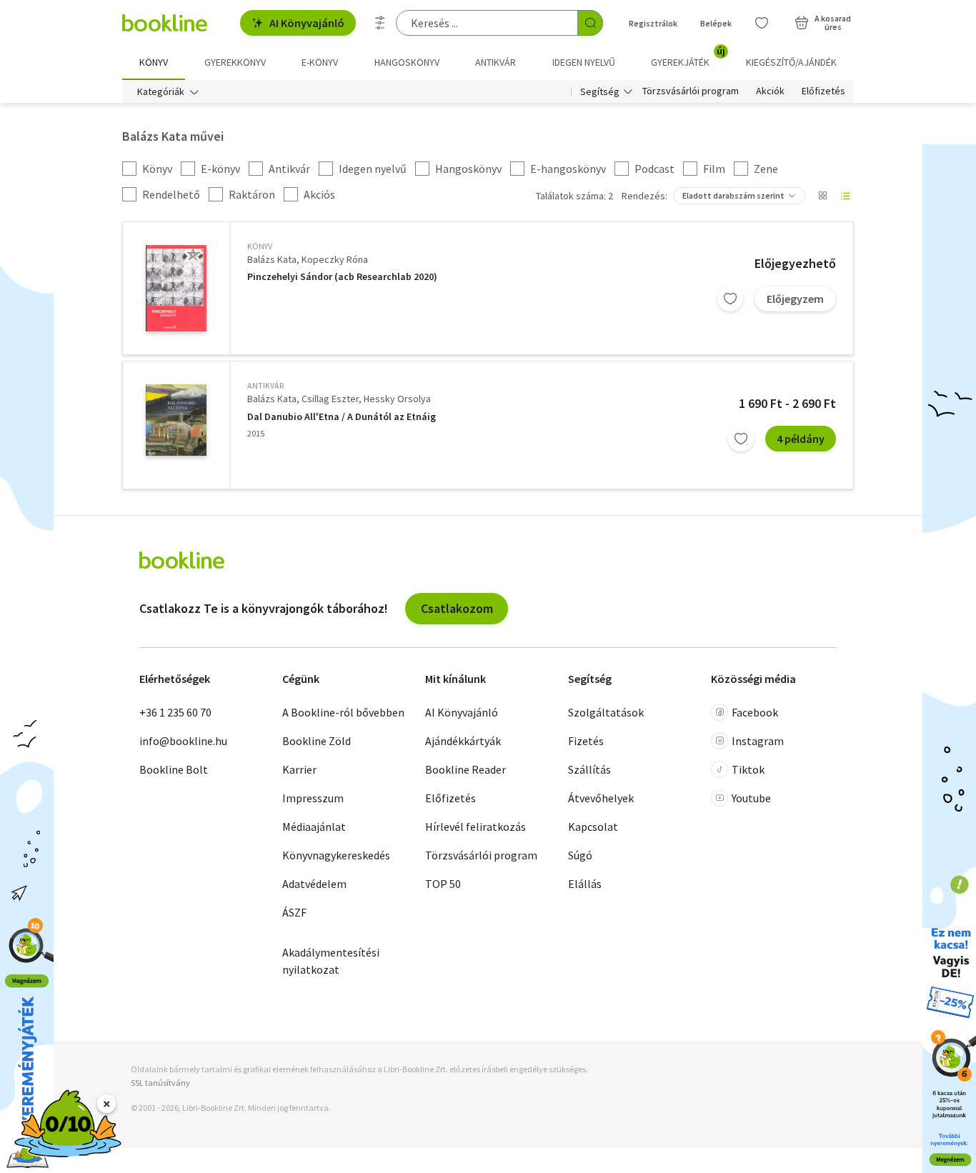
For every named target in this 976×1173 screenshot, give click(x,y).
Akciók (770, 91)
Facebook (755, 712)
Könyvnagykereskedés (336, 855)
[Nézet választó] (822, 195)
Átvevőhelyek (601, 798)
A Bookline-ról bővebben (343, 712)
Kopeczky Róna (335, 259)
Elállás (585, 884)
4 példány (801, 438)
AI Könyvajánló (306, 23)
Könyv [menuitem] (153, 62)
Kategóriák (160, 91)
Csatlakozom (457, 608)
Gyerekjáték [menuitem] (688, 57)
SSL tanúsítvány (160, 1082)
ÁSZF (294, 912)
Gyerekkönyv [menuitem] (235, 62)
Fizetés (586, 741)
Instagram (758, 741)
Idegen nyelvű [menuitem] (583, 62)
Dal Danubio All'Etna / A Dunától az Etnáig (341, 417)
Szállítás (589, 769)
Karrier (299, 769)
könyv (259, 246)
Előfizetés (823, 91)
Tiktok (748, 769)
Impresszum (313, 798)
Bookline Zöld (316, 741)
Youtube (751, 798)
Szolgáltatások (606, 712)
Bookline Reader (465, 769)
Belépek (716, 23)
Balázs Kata (272, 259)
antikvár (265, 385)
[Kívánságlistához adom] (730, 298)
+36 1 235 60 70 (175, 712)
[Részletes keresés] (380, 23)
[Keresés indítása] (590, 23)
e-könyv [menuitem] (320, 62)
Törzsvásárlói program (690, 91)
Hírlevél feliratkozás (475, 826)
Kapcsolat (593, 826)
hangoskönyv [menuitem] (406, 62)
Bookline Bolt (173, 769)
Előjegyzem (795, 298)
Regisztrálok (653, 23)
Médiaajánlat (314, 826)
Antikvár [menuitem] (495, 62)
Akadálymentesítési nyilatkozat (330, 961)
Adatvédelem (314, 884)
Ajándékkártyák (463, 741)
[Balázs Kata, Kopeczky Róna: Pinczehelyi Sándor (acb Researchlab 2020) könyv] (176, 288)
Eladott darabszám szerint (733, 195)
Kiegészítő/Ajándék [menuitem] (791, 62)
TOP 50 (443, 884)
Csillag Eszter (330, 398)
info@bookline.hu (183, 741)
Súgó (580, 855)
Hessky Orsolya (397, 398)
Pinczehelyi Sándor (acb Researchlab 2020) (342, 277)
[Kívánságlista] (762, 23)
